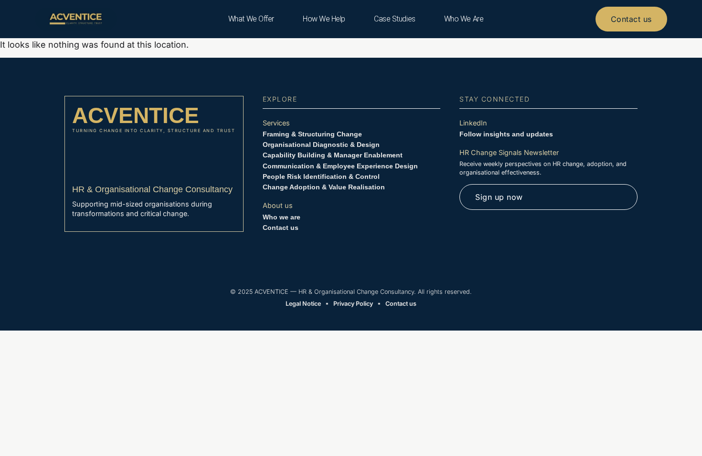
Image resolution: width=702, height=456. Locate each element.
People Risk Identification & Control (321, 176)
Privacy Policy (353, 303)
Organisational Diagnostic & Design (321, 144)
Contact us (280, 227)
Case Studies (394, 18)
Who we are (281, 217)
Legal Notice (303, 303)
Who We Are (464, 18)
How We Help (324, 18)
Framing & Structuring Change (312, 134)
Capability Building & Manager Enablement (333, 155)
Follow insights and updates (506, 134)
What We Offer (251, 18)
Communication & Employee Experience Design (340, 166)
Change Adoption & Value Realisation (324, 187)
